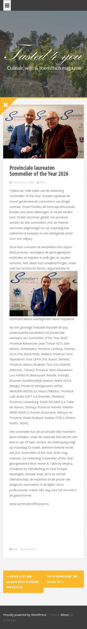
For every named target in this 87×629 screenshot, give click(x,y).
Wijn (15, 549)
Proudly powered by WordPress (24, 615)
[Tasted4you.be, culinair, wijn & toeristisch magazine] (43, 57)
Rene (42, 182)
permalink (29, 549)
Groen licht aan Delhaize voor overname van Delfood (22, 581)
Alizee (65, 615)
